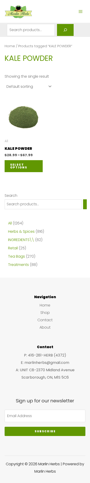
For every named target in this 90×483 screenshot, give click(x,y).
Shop (45, 312)
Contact (45, 320)
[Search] (85, 204)
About (45, 327)
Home (10, 46)
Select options (18, 166)
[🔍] (65, 30)
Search (11, 195)
